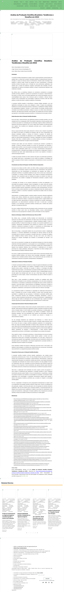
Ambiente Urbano (46, 1)
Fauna (40, 1)
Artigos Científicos (58, 3)
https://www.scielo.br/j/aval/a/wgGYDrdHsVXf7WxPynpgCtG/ (25, 413)
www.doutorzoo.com (18, 588)
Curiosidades (41, 3)
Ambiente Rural (54, 1)
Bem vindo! (16, 1)
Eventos (60, 1)
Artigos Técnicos (49, 3)
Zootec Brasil (25, 3)
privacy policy (52, 580)
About (27, 1)
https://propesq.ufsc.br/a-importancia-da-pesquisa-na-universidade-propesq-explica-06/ (31, 429)
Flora (36, 1)
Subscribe (47, 578)
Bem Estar (31, 1)
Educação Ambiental (33, 3)
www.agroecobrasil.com (18, 587)
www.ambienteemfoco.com (19, 585)
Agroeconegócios (17, 3)
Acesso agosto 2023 (25, 433)
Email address (40, 572)
